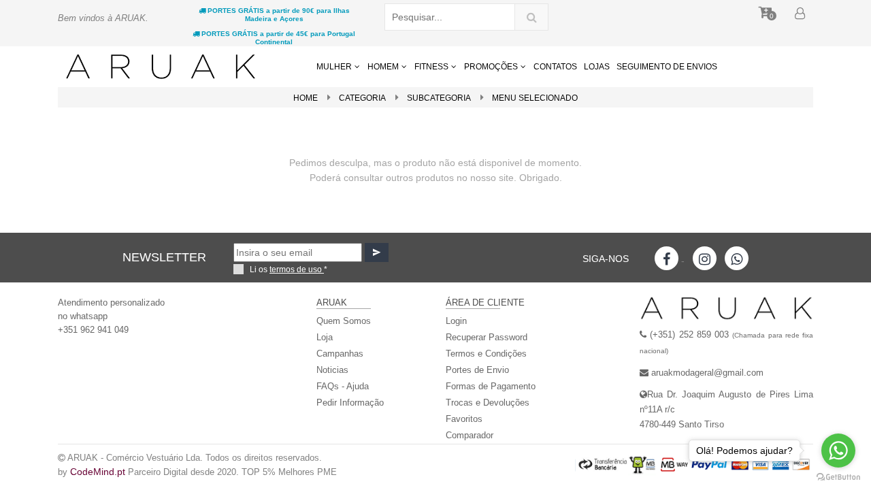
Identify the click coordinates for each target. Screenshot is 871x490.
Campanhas (339, 353)
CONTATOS (555, 66)
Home (305, 98)
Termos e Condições (486, 353)
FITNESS (432, 66)
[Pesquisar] (531, 17)
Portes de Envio (477, 370)
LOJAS (597, 66)
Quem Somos (343, 321)
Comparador (469, 435)
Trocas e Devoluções (487, 402)
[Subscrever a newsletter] (377, 252)
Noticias (332, 370)
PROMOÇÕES (492, 66)
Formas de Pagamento (491, 386)
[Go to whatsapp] (838, 451)
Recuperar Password (486, 337)
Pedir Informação (350, 402)
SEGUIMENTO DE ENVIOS (667, 66)
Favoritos (464, 419)
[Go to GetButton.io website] (838, 476)
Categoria (362, 98)
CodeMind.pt (97, 471)
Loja (324, 337)
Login (456, 321)
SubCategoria (439, 98)
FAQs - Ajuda (342, 386)
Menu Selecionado (535, 98)
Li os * (288, 269)
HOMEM (384, 66)
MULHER (335, 66)
